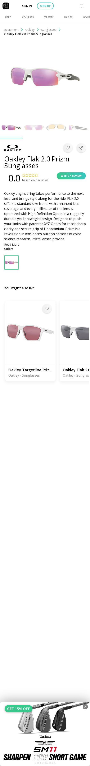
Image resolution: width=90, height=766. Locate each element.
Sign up (45, 6)
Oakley (30, 30)
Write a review (71, 176)
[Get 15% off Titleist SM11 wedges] (45, 734)
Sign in (27, 6)
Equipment (11, 30)
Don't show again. (45, 763)
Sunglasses (48, 30)
